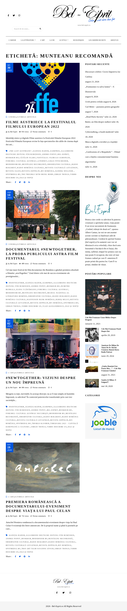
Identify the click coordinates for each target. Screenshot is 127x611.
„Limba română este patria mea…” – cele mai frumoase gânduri (111, 368)
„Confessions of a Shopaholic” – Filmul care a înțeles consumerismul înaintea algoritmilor (102, 157)
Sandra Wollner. (64, 171)
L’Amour (12, 40)
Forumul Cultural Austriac (21, 161)
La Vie (52, 40)
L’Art (42, 40)
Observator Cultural (59, 164)
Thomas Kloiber (40, 423)
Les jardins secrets (97, 40)
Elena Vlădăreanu (26, 289)
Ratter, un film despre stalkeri (98, 122)
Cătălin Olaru (28, 158)
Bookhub (26, 539)
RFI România (47, 171)
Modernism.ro (13, 164)
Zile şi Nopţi (26, 178)
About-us (114, 40)
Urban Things (61, 174)
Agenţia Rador (41, 151)
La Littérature (27, 40)
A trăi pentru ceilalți (94, 102)
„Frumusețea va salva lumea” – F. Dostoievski (99, 89)
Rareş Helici (62, 299)
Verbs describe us (32, 306)
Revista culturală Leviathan (61, 168)
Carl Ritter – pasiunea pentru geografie (102, 107)
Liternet (42, 161)
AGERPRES (55, 151)
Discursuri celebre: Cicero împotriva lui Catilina (102, 74)
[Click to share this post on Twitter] (20, 182)
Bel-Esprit (63, 154)
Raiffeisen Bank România (41, 299)
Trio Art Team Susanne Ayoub (38, 549)
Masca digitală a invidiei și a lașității (101, 142)
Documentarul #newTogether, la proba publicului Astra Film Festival (42, 253)
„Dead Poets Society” (94, 117)
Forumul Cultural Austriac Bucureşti (27, 413)
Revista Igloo (13, 171)
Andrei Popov (49, 154)
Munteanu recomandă (34, 164)
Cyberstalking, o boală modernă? (99, 132)
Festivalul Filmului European (53, 158)
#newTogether (16, 283)
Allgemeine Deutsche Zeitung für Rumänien (50, 535)
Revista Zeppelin (31, 171)
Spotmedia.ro (13, 174)
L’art (11, 373)
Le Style (63, 40)
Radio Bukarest (61, 296)
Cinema (12, 117)
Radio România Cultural (30, 168)
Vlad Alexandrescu (53, 306)
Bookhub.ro (12, 158)
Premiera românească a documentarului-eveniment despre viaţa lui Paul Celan (38, 506)
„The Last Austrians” (20, 151)
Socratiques (78, 40)
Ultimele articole (26, 117)
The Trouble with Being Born (37, 174)
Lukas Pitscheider (58, 161)
